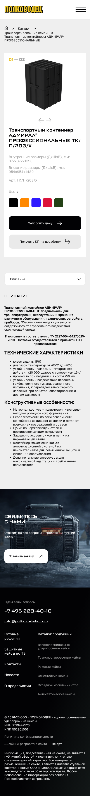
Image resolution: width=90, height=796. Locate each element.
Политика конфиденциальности (28, 736)
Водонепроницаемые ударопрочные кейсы (54, 646)
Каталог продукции (55, 634)
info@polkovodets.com (26, 621)
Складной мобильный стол (58, 685)
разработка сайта (33, 744)
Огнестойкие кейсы (53, 676)
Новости (11, 675)
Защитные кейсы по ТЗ (15, 651)
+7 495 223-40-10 (28, 611)
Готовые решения (12, 636)
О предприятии (17, 686)
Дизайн (10, 744)
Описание (17, 279)
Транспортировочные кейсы (59, 657)
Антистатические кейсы (56, 694)
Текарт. (56, 744)
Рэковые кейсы (49, 666)
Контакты (12, 664)
